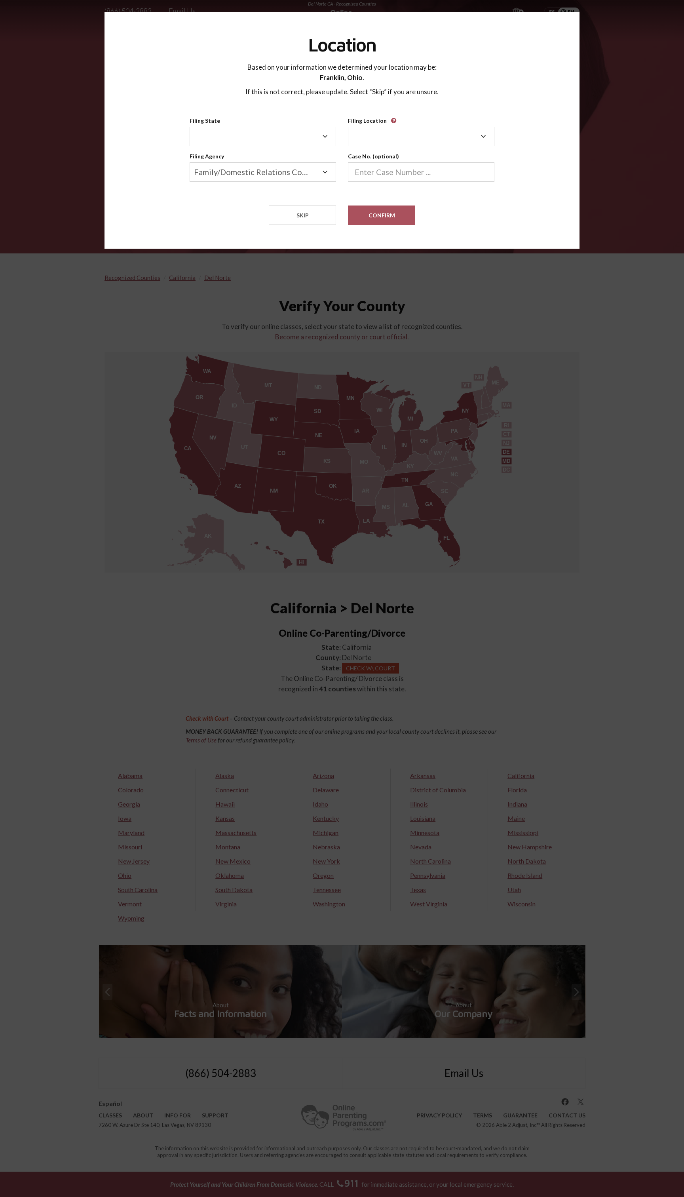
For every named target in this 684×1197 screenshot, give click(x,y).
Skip (302, 215)
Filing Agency (207, 156)
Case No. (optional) (373, 156)
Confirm (382, 215)
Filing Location (367, 120)
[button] (395, 118)
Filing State (205, 120)
